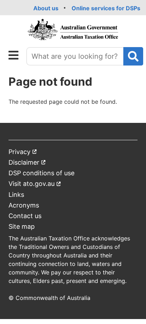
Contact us (25, 216)
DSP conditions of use (41, 173)
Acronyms (24, 205)
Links (16, 194)
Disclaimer (27, 164)
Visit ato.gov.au (35, 185)
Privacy (23, 153)
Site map (22, 226)
